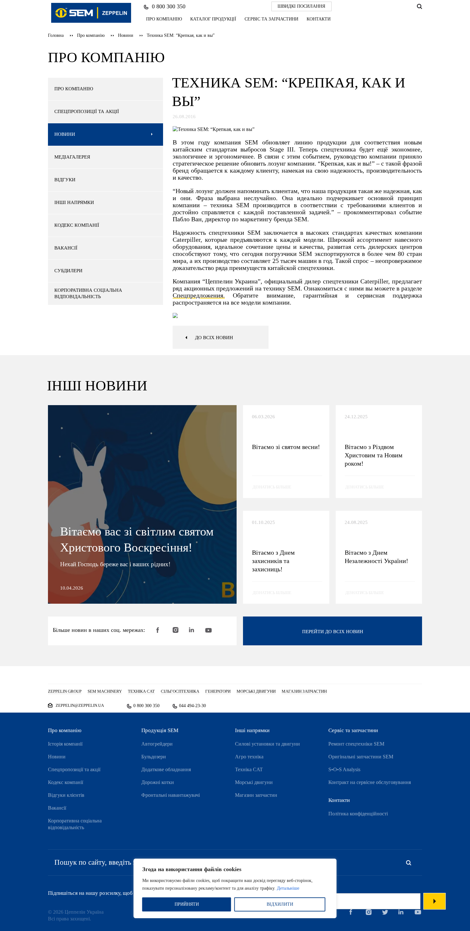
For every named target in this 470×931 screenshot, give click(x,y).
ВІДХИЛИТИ (280, 904)
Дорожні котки (157, 782)
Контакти (319, 19)
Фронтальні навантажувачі (170, 795)
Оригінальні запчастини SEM (360, 756)
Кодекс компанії (65, 782)
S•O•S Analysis (344, 769)
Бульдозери (153, 756)
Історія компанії (65, 744)
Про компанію (164, 19)
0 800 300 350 (168, 6)
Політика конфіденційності (358, 813)
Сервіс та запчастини (271, 19)
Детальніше (288, 888)
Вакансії (57, 808)
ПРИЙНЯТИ (187, 904)
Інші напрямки (252, 730)
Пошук (419, 6)
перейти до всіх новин (332, 631)
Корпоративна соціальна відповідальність (75, 824)
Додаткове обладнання (166, 769)
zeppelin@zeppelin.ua (80, 705)
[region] (235, 888)
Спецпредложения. (199, 295)
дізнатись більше (272, 487)
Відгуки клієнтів (66, 795)
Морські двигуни (254, 782)
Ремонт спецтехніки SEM (356, 744)
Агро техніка (249, 756)
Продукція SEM (159, 730)
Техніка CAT (249, 769)
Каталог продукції (213, 19)
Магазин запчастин (256, 795)
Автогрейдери (157, 744)
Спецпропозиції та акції (74, 769)
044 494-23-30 (192, 705)
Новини (125, 35)
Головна (56, 35)
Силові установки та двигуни (267, 744)
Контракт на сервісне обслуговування (369, 782)
